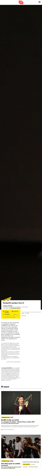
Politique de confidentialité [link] (33, 466)
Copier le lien (24, 315)
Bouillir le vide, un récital (10, 420)
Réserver (15, 314)
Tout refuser (33, 464)
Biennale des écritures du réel (14, 467)
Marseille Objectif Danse (16, 308)
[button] (39, 2)
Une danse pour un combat (10, 464)
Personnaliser (25, 466)
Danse (8, 300)
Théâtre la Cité (12, 468)
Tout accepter (26, 464)
